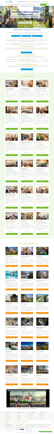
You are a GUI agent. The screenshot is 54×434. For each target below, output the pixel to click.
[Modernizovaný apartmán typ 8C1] (12, 215)
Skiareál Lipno (7, 414)
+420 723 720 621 (43, 1)
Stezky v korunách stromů (25, 57)
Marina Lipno (9, 4)
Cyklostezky (19, 59)
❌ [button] (52, 420)
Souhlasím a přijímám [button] (45, 431)
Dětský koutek (18, 414)
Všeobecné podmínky (42, 415)
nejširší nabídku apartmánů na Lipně (18, 39)
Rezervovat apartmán (11, 99)
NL (9, 431)
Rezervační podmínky (42, 414)
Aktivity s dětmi (23, 258)
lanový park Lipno (18, 61)
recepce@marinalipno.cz (20, 427)
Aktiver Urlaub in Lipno (31, 415)
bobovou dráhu (23, 61)
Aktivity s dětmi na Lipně (24, 4)
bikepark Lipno (29, 61)
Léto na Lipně (31, 1)
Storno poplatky (41, 417)
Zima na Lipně (37, 1)
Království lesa (39, 57)
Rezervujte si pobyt (43, 4)
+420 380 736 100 (19, 424)
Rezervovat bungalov (27, 152)
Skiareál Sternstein (7, 417)
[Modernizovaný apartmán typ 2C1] (42, 83)
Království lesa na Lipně (19, 417)
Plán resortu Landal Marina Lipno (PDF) (26, 69)
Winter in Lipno (30, 416)
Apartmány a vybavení (16, 4)
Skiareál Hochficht (7, 416)
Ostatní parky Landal (31, 414)
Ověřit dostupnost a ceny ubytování (26, 52)
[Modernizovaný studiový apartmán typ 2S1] (12, 83)
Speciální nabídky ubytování (23, 1)
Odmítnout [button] (31, 431)
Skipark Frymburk (7, 415)
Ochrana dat (41, 416)
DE (7, 431)
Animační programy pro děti (20, 415)
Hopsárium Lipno (26, 58)
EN (6, 431)
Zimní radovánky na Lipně (32, 4)
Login (29, 417)
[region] (27, 17)
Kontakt (38, 4)
